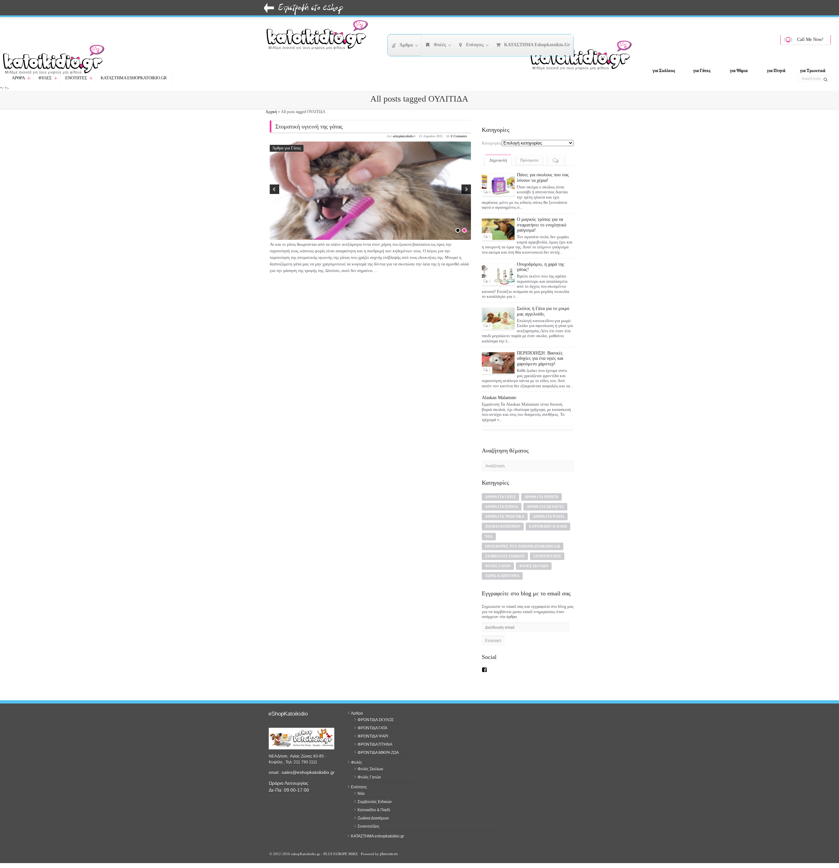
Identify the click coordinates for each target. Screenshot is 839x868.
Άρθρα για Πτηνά (501, 507)
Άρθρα (21, 78)
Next (466, 189)
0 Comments (459, 136)
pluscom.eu (389, 854)
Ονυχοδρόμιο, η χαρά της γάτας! (540, 267)
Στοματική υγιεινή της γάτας (308, 126)
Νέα (489, 536)
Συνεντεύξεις (547, 556)
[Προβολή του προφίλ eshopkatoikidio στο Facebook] (484, 669)
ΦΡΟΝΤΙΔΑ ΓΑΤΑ (372, 728)
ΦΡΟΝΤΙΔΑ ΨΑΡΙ (373, 736)
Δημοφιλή (498, 160)
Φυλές (48, 78)
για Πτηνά (776, 70)
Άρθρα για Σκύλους (545, 507)
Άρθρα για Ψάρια (548, 516)
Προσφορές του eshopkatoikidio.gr (522, 546)
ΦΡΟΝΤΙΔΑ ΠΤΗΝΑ (375, 744)
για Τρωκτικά (812, 70)
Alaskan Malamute (499, 397)
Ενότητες (79, 78)
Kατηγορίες (492, 143)
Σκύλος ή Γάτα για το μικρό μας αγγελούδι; (543, 311)
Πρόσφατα (529, 160)
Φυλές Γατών (498, 566)
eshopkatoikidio (403, 136)
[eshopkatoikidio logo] (583, 57)
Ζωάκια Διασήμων (502, 526)
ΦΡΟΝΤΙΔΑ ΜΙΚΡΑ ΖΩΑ (378, 752)
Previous (274, 189)
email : (275, 772)
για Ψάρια (739, 70)
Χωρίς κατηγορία (502, 576)
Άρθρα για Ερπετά (541, 497)
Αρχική (271, 111)
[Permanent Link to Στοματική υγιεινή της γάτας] (370, 209)
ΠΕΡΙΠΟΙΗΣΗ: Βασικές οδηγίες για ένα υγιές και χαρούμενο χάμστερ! (540, 359)
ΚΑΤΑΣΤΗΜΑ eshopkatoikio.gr (134, 77)
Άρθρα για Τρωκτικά (504, 516)
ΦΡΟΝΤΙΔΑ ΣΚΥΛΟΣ (376, 720)
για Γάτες (701, 70)
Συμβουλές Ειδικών (505, 556)
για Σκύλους (664, 70)
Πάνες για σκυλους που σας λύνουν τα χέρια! (543, 177)
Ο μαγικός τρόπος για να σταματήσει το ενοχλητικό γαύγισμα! (541, 225)
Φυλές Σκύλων (533, 566)
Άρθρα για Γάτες (286, 147)
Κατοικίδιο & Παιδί (548, 526)
